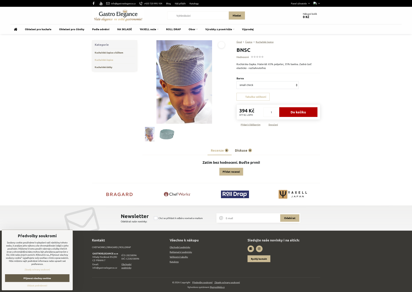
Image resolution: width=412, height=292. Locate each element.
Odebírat (289, 218)
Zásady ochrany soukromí (227, 282)
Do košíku (298, 112)
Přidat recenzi (231, 171)
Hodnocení (243, 56)
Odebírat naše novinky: (134, 221)
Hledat (237, 15)
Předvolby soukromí (202, 282)
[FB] (94, 3)
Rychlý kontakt (259, 258)
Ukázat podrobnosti (37, 285)
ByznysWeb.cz (217, 287)
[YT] (101, 3)
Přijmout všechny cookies (37, 278)
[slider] (257, 57)
